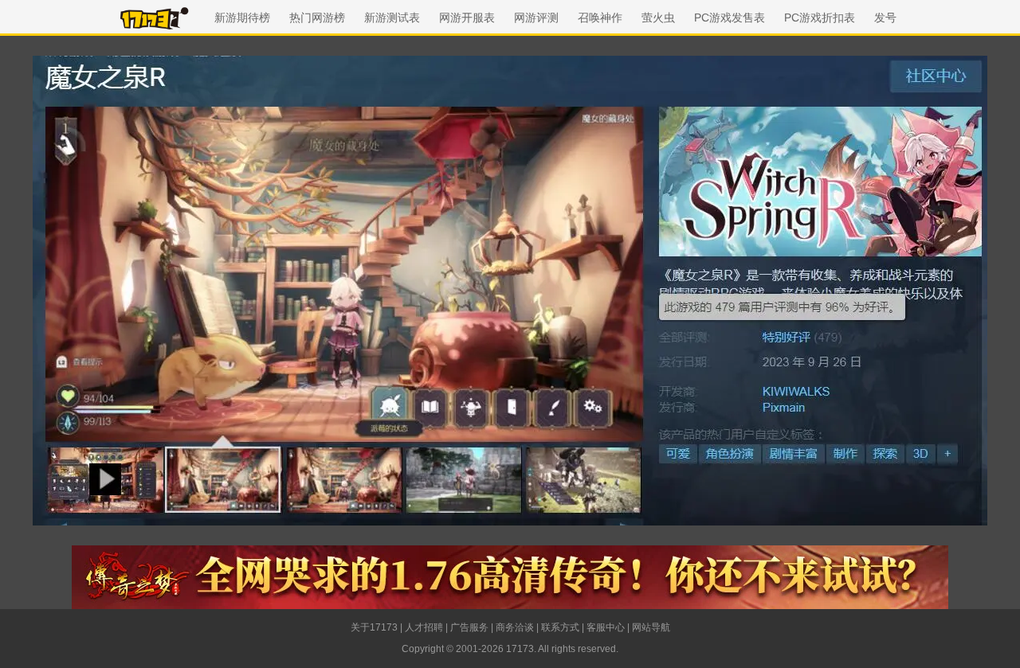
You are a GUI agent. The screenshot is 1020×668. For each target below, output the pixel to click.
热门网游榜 (317, 17)
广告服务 (469, 627)
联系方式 (560, 627)
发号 (885, 17)
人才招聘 (424, 627)
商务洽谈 (515, 627)
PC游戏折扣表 (819, 17)
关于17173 (374, 627)
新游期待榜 (242, 17)
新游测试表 (392, 17)
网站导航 (651, 627)
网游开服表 (467, 17)
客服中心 (605, 627)
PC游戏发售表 (729, 17)
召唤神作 (600, 17)
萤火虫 (658, 17)
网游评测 (536, 17)
